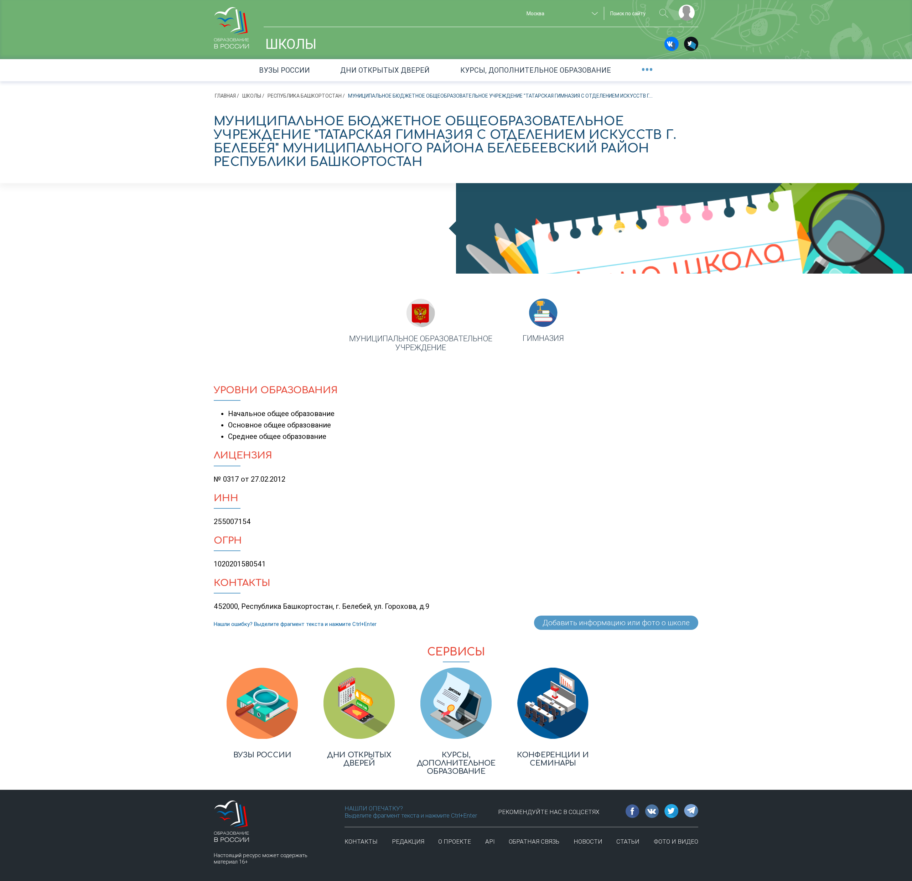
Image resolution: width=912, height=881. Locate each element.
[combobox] (561, 14)
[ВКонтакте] (671, 44)
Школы (251, 96)
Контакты (361, 841)
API (490, 841)
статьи (627, 841)
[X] (691, 44)
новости (588, 841)
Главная (225, 96)
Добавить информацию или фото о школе (616, 622)
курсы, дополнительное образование (535, 70)
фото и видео (676, 841)
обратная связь (534, 841)
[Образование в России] (231, 24)
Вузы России (284, 70)
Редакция (408, 841)
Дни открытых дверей (385, 70)
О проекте (454, 841)
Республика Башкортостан (305, 96)
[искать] (663, 13)
